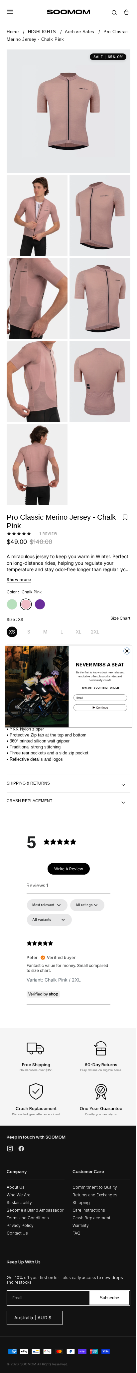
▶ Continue (98, 707)
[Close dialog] (124, 650)
